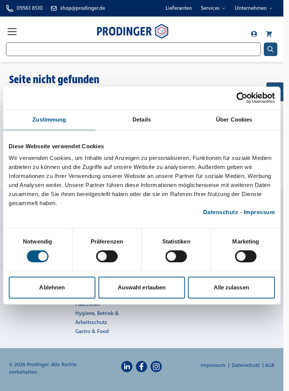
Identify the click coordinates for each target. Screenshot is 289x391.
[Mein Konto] (254, 34)
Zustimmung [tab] (49, 119)
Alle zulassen (231, 287)
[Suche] (270, 49)
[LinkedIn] (126, 366)
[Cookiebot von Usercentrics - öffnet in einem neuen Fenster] (242, 97)
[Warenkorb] (269, 34)
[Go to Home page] (132, 31)
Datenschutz (221, 212)
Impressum (259, 212)
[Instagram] (156, 366)
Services (210, 8)
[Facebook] (141, 366)
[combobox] (133, 49)
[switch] (106, 256)
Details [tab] (141, 119)
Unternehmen (251, 8)
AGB (269, 365)
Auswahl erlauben (142, 287)
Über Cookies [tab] (234, 119)
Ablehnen (52, 287)
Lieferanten (179, 8)
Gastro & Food (92, 331)
